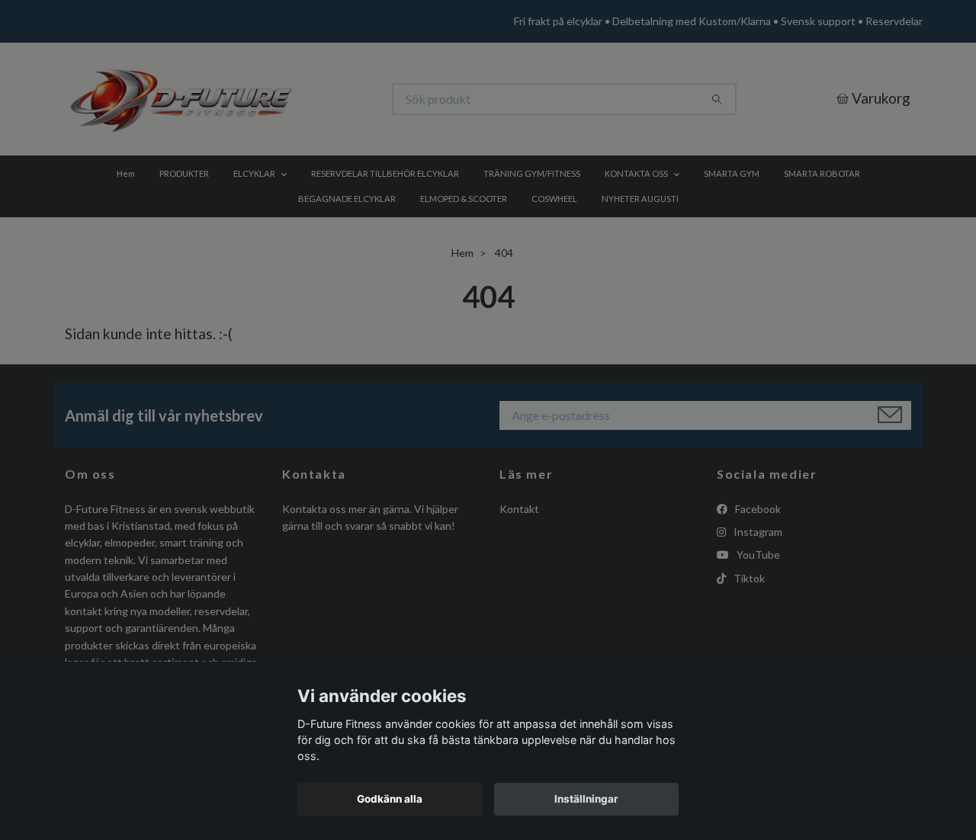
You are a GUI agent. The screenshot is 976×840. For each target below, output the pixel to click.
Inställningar (586, 799)
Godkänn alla (389, 799)
